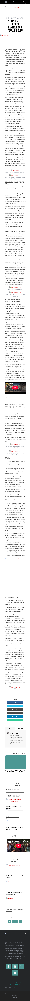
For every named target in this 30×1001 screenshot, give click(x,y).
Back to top (14, 997)
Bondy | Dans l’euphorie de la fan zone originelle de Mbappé (15, 771)
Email (15, 720)
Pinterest (15, 709)
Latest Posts (20, 728)
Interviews (9, 18)
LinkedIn (15, 716)
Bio (10, 728)
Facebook (15, 702)
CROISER (21, 17)
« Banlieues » (15, 165)
